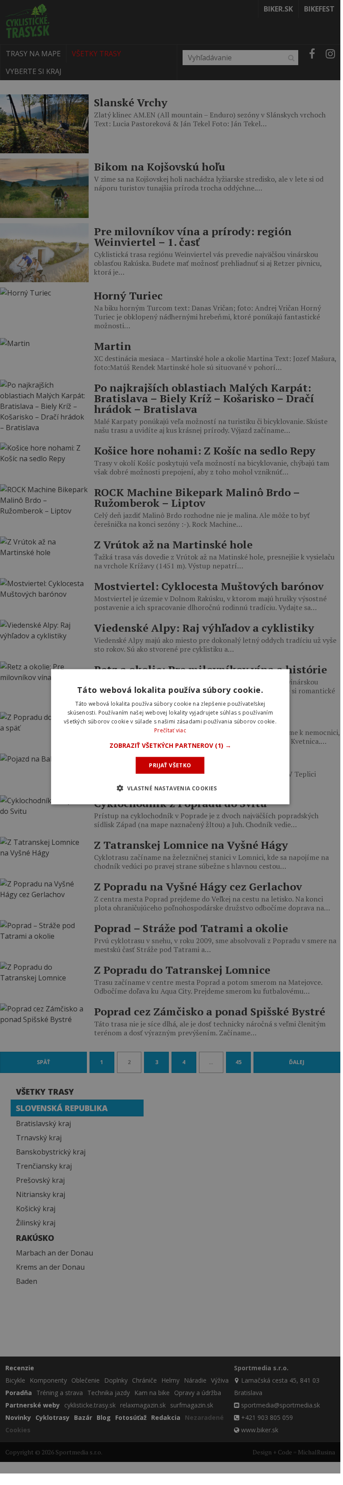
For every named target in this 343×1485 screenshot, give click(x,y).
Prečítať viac (170, 730)
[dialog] (170, 737)
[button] (170, 745)
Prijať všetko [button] (170, 765)
